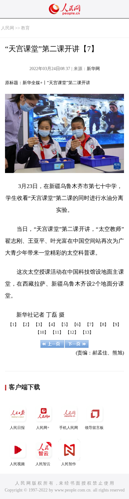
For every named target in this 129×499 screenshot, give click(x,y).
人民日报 (17, 427)
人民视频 (17, 464)
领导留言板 (94, 427)
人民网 (7, 28)
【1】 (13, 324)
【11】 (57, 332)
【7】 (90, 324)
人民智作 (68, 464)
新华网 (93, 68)
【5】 (64, 324)
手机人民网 (68, 427)
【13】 (87, 332)
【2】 (26, 324)
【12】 (72, 332)
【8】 (103, 324)
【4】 (51, 324)
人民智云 (42, 464)
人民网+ (42, 427)
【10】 (42, 332)
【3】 (39, 324)
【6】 (77, 324)
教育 (25, 28)
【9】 (116, 324)
